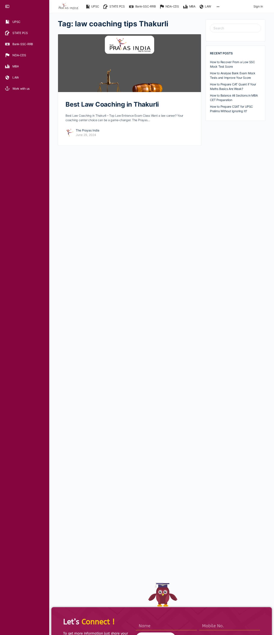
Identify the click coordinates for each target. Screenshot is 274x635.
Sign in (258, 6)
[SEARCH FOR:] (235, 28)
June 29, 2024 (86, 135)
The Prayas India (87, 130)
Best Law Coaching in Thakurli (112, 104)
